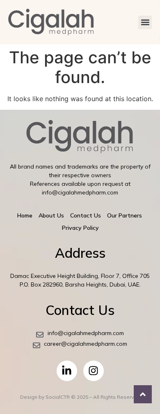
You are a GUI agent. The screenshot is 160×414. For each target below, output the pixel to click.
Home (24, 215)
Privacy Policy (80, 227)
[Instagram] (93, 371)
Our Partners (124, 215)
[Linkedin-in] (67, 371)
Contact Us (85, 215)
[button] (145, 22)
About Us (51, 215)
